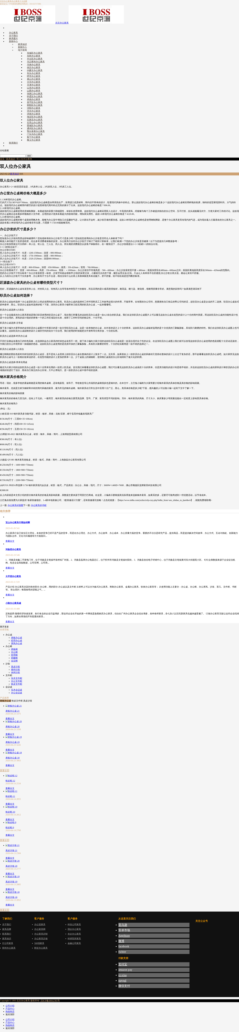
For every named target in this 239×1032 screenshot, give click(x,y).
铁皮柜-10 (10, 812)
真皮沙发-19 (11, 881)
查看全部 (4, 770)
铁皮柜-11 (10, 796)
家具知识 (10, 159)
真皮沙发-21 (11, 850)
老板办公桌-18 (13, 758)
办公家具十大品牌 (19, 1)
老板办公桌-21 (13, 711)
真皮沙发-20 (11, 866)
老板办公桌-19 (13, 742)
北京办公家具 (6, 1)
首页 (2, 159)
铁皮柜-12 (10, 781)
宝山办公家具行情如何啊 (18, 522)
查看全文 (10, 541)
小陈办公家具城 (13, 603)
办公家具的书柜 (38, 505)
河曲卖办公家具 (13, 549)
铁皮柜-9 (10, 827)
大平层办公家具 (13, 576)
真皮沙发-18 (11, 897)
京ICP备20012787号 (50, 1000)
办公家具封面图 (15, 505)
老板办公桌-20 (13, 726)
